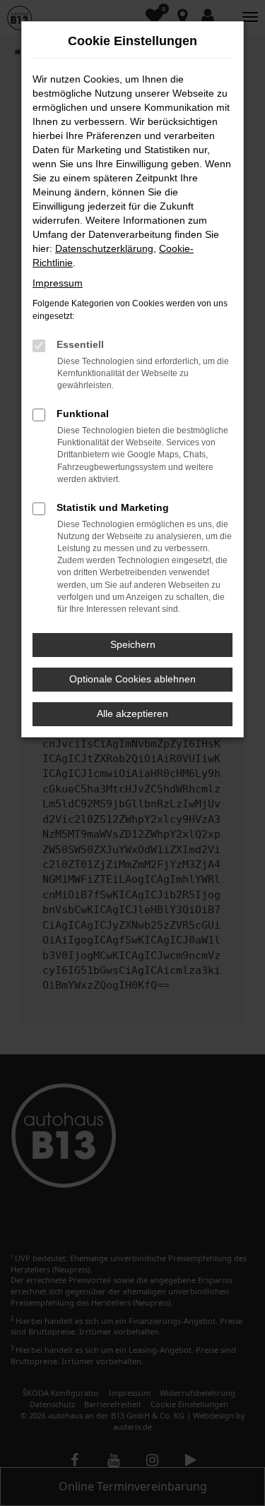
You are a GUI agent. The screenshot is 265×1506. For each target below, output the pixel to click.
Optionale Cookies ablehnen (132, 679)
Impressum (58, 283)
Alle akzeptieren (132, 713)
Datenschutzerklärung (104, 248)
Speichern (132, 644)
